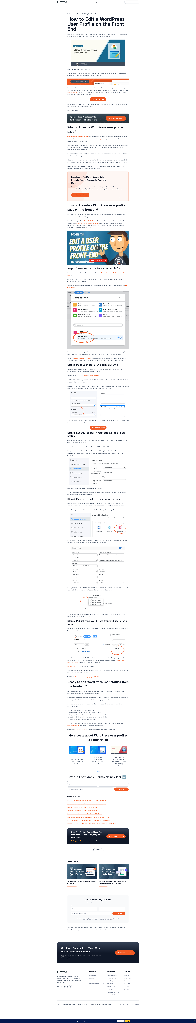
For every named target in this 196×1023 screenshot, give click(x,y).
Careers (126, 981)
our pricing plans (79, 730)
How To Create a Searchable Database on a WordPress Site (86, 801)
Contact (91, 981)
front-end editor (72, 92)
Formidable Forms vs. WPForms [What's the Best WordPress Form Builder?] (92, 824)
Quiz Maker (110, 989)
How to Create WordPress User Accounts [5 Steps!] (77, 760)
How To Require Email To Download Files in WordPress (84, 814)
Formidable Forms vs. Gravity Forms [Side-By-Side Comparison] (88, 820)
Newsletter (127, 983)
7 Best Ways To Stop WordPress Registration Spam (98, 760)
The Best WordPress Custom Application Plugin (82, 810)
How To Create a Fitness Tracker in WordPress (82, 807)
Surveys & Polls (111, 978)
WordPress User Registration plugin (87, 223)
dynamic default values (91, 376)
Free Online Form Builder (96, 983)
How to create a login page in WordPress (88, 677)
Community (92, 975)
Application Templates (113, 992)
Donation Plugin (111, 995)
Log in (121, 2)
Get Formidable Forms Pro (115, 118)
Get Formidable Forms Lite (116, 836)
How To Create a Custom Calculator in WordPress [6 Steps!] (86, 804)
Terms (131, 1004)
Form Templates (111, 981)
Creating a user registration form (78, 136)
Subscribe (121, 789)
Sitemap (137, 1004)
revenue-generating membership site (92, 139)
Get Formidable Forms (131, 2)
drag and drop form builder (82, 358)
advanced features (73, 725)
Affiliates (92, 978)
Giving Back (127, 978)
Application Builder (112, 975)
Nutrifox (126, 989)
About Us (126, 975)
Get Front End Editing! (98, 99)
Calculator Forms (111, 986)
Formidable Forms (90, 221)
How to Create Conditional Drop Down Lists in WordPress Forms (88, 817)
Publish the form (72, 666)
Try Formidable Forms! (98, 427)
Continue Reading (72, 886)
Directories (110, 983)
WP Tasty (126, 986)
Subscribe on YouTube (99, 260)
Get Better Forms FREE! (80, 81)
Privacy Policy (124, 1004)
